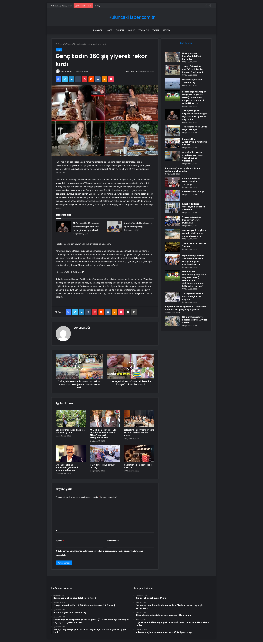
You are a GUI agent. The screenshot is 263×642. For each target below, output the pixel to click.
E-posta (60, 541)
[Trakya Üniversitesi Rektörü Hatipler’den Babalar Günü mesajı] (172, 70)
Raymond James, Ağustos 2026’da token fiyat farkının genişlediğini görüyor (185, 308)
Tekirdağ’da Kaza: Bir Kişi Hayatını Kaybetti (194, 128)
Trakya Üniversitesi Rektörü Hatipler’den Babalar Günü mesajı (192, 69)
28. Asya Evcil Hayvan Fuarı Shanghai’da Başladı (192, 296)
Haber (109, 30)
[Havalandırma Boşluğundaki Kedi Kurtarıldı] (172, 57)
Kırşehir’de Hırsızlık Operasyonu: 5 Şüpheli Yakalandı (193, 207)
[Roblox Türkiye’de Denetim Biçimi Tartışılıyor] (172, 182)
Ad (57, 530)
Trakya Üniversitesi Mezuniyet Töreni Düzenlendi (191, 220)
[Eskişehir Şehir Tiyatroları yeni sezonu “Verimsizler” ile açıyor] (139, 418)
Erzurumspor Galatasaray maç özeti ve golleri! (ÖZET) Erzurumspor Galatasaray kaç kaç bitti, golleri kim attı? (194, 278)
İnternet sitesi (113, 541)
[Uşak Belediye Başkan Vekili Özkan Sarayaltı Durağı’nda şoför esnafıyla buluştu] (172, 259)
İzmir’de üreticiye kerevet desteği (102, 466)
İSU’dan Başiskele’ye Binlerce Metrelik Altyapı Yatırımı (194, 320)
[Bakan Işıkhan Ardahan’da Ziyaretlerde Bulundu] (172, 143)
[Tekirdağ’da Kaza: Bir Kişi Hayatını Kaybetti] (172, 130)
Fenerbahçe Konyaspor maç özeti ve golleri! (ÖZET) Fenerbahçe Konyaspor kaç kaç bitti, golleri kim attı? (194, 97)
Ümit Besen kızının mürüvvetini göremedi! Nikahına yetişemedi (67, 467)
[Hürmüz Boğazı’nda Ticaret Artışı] (172, 83)
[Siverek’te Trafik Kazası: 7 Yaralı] (172, 247)
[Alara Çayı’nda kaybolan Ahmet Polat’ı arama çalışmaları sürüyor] (172, 234)
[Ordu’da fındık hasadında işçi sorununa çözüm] (71, 418)
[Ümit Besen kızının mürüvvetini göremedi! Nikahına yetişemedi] (71, 453)
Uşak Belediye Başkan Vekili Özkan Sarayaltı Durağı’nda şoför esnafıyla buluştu (193, 260)
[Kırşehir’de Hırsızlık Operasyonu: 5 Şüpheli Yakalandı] (172, 208)
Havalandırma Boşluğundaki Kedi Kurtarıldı (191, 56)
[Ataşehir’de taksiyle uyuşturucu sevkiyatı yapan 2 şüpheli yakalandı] (172, 156)
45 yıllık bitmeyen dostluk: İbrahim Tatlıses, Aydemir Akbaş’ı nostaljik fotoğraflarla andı (103, 434)
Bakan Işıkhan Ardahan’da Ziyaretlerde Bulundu (194, 142)
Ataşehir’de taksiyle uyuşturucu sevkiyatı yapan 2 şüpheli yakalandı (192, 156)
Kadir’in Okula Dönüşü (193, 191)
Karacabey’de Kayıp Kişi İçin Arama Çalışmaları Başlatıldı (183, 169)
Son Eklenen (186, 43)
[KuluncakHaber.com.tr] (131, 17)
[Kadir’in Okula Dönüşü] (172, 195)
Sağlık (131, 30)
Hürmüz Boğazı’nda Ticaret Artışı (108, 6)
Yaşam (155, 30)
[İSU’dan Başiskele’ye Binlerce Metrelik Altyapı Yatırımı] (172, 321)
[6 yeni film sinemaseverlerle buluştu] (139, 453)
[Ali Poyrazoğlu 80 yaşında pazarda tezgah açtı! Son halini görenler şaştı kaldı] (63, 226)
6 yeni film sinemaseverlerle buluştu (138, 466)
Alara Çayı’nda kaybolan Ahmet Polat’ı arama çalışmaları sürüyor (194, 233)
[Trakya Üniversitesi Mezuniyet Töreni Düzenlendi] (172, 221)
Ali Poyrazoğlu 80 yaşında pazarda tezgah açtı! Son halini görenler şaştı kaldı (86, 227)
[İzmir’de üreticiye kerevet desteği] (105, 453)
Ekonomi (120, 30)
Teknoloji (143, 30)
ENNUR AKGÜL (66, 72)
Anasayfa (97, 30)
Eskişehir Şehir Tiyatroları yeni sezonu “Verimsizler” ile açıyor (139, 432)
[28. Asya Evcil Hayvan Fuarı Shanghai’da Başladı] (172, 297)
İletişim (166, 30)
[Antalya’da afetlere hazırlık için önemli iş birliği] (114, 226)
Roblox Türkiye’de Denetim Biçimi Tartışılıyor (191, 181)
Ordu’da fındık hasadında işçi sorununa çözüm (70, 431)
